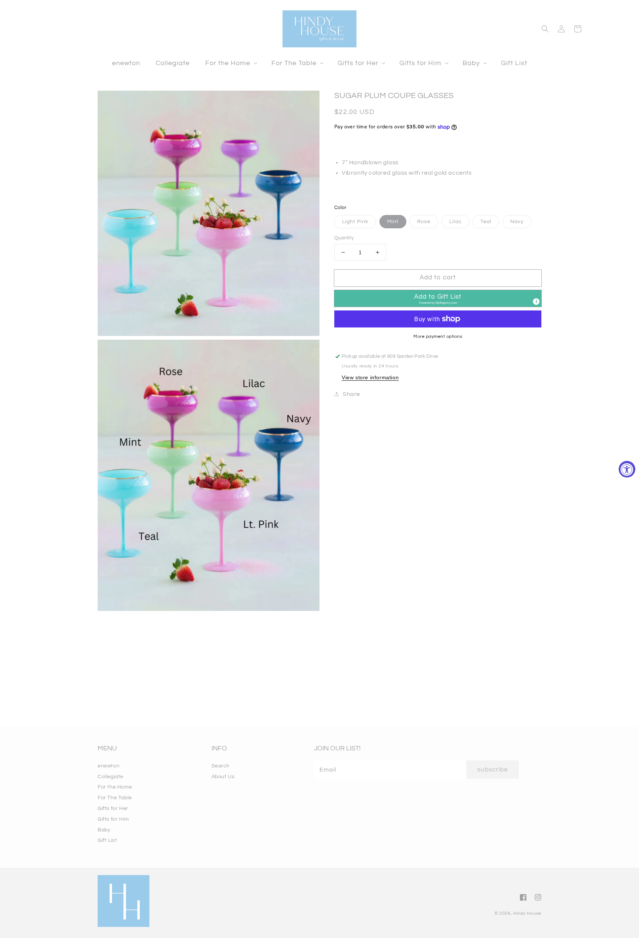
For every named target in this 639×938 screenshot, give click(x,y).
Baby (104, 830)
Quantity (344, 238)
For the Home (115, 787)
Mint (393, 221)
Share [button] (351, 394)
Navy (517, 221)
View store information (370, 377)
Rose (423, 221)
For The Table (115, 797)
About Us (223, 776)
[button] (230, 63)
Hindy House (527, 913)
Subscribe (492, 769)
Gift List (107, 840)
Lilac (455, 221)
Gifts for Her (113, 808)
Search (221, 766)
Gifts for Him (113, 819)
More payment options (437, 336)
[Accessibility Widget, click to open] (627, 469)
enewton (108, 766)
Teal (485, 221)
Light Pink (355, 221)
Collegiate (111, 776)
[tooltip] (536, 301)
